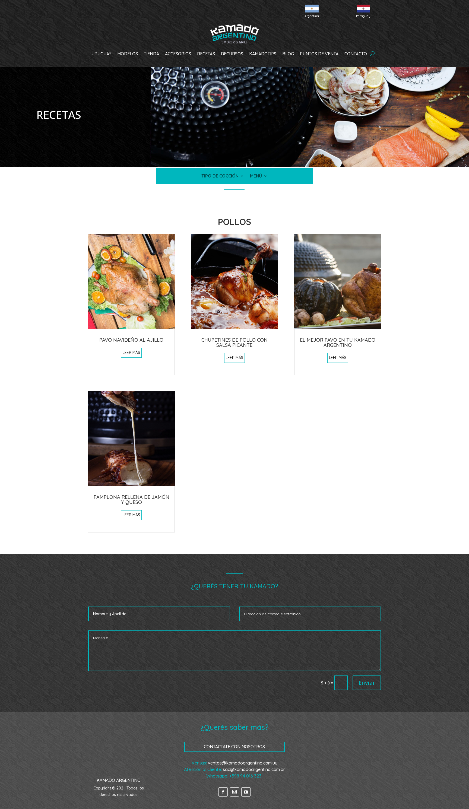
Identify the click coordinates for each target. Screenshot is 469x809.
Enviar (367, 682)
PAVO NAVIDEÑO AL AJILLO (131, 340)
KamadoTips (262, 53)
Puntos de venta (319, 53)
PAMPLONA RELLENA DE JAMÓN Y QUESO (131, 499)
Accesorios (178, 53)
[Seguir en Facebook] (223, 792)
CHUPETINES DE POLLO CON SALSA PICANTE (234, 342)
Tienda (151, 53)
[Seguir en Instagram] (234, 792)
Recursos (232, 53)
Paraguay (363, 16)
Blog (288, 53)
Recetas (206, 53)
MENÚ (256, 176)
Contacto (355, 53)
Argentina (312, 16)
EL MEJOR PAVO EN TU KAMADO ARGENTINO (337, 342)
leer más (131, 352)
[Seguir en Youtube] (246, 792)
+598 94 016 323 (245, 776)
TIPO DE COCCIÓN (220, 176)
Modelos (127, 53)
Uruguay (101, 53)
